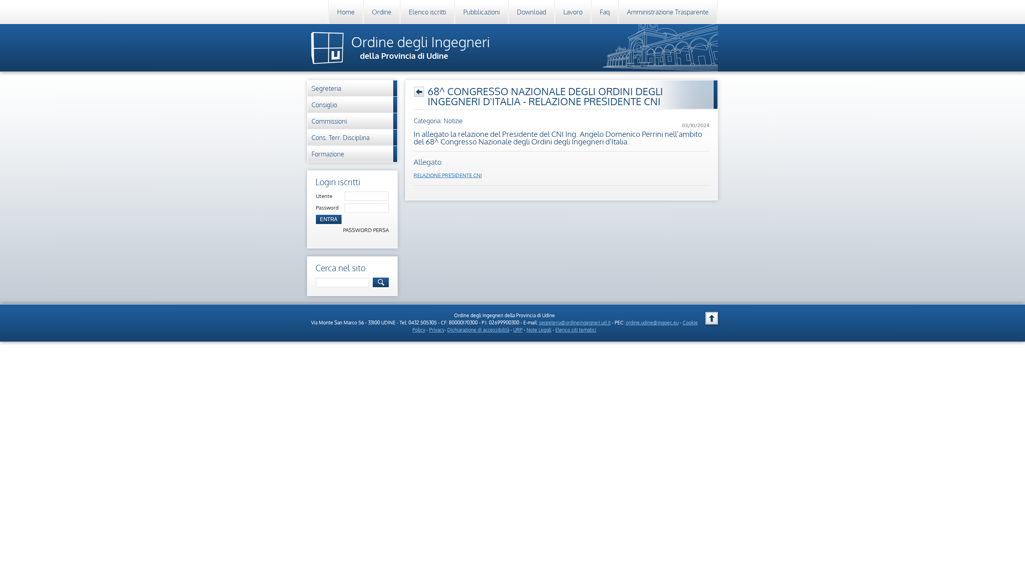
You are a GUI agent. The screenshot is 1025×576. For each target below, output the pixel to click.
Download (531, 12)
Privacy (436, 330)
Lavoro (573, 12)
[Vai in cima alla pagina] (711, 318)
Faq (605, 12)
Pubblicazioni (481, 12)
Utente (324, 196)
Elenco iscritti (427, 12)
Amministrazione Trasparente (668, 12)
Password (327, 207)
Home (346, 12)
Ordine (382, 12)
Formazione (328, 154)
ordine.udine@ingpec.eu (652, 323)
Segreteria (326, 88)
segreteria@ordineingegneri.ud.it (575, 323)
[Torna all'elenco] (419, 91)
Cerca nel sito (341, 267)
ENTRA (329, 219)
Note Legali (539, 330)
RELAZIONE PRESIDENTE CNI (448, 175)
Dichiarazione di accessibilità (478, 330)
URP (518, 330)
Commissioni (329, 121)
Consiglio (324, 105)
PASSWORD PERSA (366, 230)
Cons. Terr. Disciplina (341, 138)
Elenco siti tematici (575, 330)
